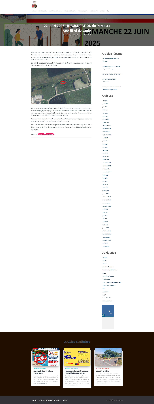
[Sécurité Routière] (108, 356)
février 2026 (106, 119)
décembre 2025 (107, 125)
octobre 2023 (106, 203)
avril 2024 (105, 184)
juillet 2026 (105, 103)
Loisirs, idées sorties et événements (112, 282)
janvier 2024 (106, 193)
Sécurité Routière (102, 371)
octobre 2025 (106, 131)
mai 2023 (105, 218)
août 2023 (105, 209)
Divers (104, 273)
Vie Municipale (42, 11)
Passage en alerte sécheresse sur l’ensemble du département (77, 372)
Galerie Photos (94, 11)
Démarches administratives (110, 270)
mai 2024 (105, 181)
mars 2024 (105, 187)
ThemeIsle (120, 400)
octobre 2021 (106, 246)
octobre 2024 (106, 169)
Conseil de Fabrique (108, 267)
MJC (104, 288)
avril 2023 (105, 221)
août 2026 (105, 100)
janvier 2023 (106, 228)
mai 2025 (105, 147)
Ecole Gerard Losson (108, 276)
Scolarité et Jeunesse (55, 11)
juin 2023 (105, 215)
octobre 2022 (106, 237)
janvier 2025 (106, 159)
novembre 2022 (107, 234)
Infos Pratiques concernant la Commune (49, 400)
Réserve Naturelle (107, 301)
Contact (102, 11)
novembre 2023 (107, 200)
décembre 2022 (107, 231)
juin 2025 (105, 144)
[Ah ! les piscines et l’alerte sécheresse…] (45, 356)
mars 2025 (105, 153)
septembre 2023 (107, 206)
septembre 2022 (107, 240)
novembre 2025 (107, 128)
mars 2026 (105, 116)
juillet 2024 (105, 175)
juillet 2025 (105, 141)
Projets (104, 294)
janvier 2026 (106, 122)
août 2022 (105, 243)
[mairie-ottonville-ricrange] (34, 5)
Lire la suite (44, 383)
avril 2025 (105, 150)
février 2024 (106, 190)
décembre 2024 (107, 162)
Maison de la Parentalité (109, 285)
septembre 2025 (107, 134)
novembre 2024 (107, 165)
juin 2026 (105, 107)
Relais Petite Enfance (108, 298)
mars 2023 (105, 224)
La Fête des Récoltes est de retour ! (112, 74)
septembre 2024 (107, 172)
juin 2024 (105, 178)
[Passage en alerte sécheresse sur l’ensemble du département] (77, 356)
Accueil (34, 11)
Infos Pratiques (82, 11)
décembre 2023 (107, 196)
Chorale (105, 263)
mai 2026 (105, 110)
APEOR (104, 260)
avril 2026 (105, 113)
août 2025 (105, 138)
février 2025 (106, 156)
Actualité (41, 134)
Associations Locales (69, 11)
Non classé (105, 291)
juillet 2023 (105, 212)
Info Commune (50, 134)
